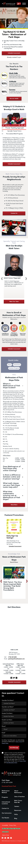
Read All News (14, 562)
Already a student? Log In (14, 57)
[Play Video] (3, 125)
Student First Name (7, 713)
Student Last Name (7, 719)
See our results (14, 98)
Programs (5, 797)
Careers (16, 806)
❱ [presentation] (26, 278)
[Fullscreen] (24, 125)
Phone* (4, 726)
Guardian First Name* (8, 700)
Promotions (17, 364)
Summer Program (14, 368)
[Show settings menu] (22, 125)
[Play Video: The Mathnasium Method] (14, 118)
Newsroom (17, 810)
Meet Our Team (14, 301)
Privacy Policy (5, 743)
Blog (15, 818)
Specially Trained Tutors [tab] (11, 131)
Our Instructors (6, 813)
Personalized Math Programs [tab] (12, 133)
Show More (14, 504)
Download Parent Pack (9, 786)
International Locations (6, 802)
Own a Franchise (19, 796)
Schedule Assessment (14, 53)
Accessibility (5, 825)
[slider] (12, 125)
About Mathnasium (18, 791)
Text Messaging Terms (11, 762)
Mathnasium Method (6, 791)
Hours (9, 364)
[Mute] (19, 125)
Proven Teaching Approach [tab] (13, 128)
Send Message (14, 747)
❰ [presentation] (2, 278)
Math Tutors (18, 801)
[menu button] (19, 3)
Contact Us (5, 808)
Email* (3, 732)
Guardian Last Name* (8, 707)
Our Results (5, 817)
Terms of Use (19, 741)
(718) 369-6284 (7, 782)
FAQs (16, 814)
